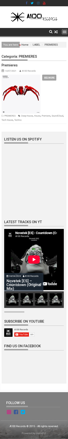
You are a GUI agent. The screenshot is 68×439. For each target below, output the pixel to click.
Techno (17, 120)
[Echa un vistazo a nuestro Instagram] (9, 412)
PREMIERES (10, 116)
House (37, 116)
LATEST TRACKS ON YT (23, 222)
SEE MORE (49, 77)
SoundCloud (57, 116)
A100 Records (29, 71)
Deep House (27, 116)
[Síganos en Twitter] (23, 412)
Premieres (10, 65)
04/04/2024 (15, 276)
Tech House (7, 120)
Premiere (46, 116)
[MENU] (64, 31)
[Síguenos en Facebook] (16, 412)
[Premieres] (21, 76)
